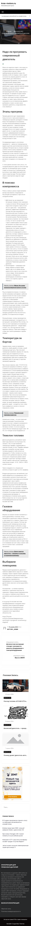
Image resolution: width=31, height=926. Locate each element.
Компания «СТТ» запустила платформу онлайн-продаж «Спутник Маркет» (14, 841)
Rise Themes (20, 924)
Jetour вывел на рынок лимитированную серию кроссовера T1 (15, 846)
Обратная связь (6, 909)
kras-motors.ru (8, 3)
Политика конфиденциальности (11, 911)
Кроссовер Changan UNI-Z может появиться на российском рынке (13, 835)
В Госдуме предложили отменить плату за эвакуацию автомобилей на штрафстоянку (14, 822)
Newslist (9, 924)
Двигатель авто (7, 698)
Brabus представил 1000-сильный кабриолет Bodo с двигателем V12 (13, 829)
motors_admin (12, 629)
